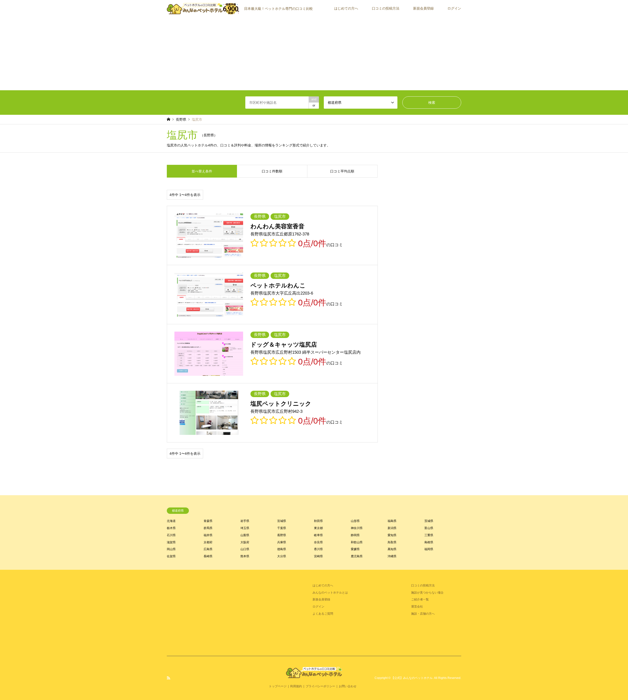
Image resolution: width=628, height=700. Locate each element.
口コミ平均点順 (342, 171)
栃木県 (171, 528)
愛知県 (392, 535)
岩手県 (244, 521)
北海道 (171, 521)
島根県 (428, 542)
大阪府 (244, 542)
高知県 (392, 549)
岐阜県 (318, 535)
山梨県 (244, 535)
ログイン (454, 8)
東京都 (318, 528)
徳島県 (281, 549)
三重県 (428, 535)
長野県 (281, 535)
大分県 (281, 556)
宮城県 (281, 521)
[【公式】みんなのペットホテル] (314, 675)
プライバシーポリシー (320, 686)
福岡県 (428, 549)
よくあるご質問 (323, 613)
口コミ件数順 (272, 171)
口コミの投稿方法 (385, 8)
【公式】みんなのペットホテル (411, 678)
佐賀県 (171, 556)
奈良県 (318, 542)
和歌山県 (357, 542)
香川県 (318, 549)
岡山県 (171, 549)
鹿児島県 (357, 556)
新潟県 (392, 528)
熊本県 (244, 556)
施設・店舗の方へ (423, 613)
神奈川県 (357, 528)
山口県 (244, 549)
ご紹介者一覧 (420, 599)
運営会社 (417, 606)
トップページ (278, 686)
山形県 (355, 521)
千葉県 (281, 528)
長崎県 (208, 556)
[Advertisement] (314, 53)
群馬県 (208, 528)
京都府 (208, 542)
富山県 (428, 528)
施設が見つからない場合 (427, 592)
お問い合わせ (347, 686)
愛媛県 (355, 549)
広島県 (208, 549)
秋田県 (318, 521)
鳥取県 (392, 542)
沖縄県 (392, 556)
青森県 (208, 521)
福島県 (392, 521)
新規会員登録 (423, 8)
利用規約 (296, 686)
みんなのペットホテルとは (330, 592)
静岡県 (355, 535)
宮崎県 (318, 556)
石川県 (171, 535)
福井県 (208, 535)
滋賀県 (171, 542)
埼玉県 (244, 528)
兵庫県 (281, 542)
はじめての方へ (346, 8)
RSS (168, 678)
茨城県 (428, 521)
